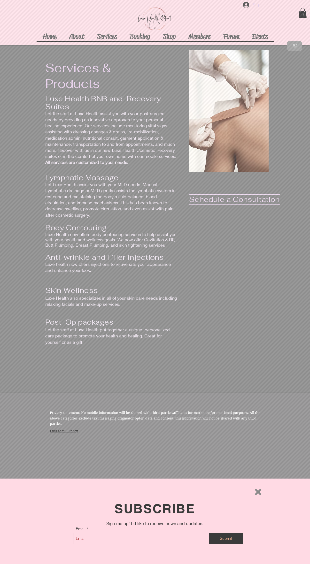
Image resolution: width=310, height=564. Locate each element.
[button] (258, 491)
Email (80, 529)
